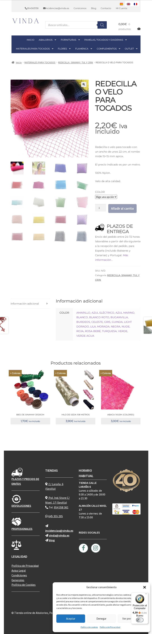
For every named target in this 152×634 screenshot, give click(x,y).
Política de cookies (89, 627)
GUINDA (117, 322)
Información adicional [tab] (25, 303)
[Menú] (146, 594)
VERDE (122, 331)
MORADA (103, 326)
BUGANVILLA (119, 317)
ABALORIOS (45, 39)
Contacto (106, 8)
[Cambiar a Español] (121, 3)
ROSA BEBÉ (93, 331)
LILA (93, 326)
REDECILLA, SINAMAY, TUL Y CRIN (75, 62)
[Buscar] (102, 25)
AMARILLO (83, 312)
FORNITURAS (68, 39)
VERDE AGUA (85, 335)
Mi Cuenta (121, 8)
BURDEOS (83, 322)
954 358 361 (61, 507)
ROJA (80, 331)
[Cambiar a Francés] (135, 3)
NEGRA (115, 326)
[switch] (139, 620)
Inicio (19, 62)
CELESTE (97, 322)
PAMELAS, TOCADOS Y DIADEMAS (103, 39)
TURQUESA (109, 331)
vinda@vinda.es (59, 535)
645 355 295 (55, 516)
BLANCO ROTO (99, 317)
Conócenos (80, 8)
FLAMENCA (81, 48)
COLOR (100, 192)
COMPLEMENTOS (107, 48)
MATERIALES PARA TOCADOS (33, 48)
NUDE (126, 326)
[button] (144, 587)
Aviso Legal (18, 570)
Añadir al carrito (122, 208)
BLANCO (82, 317)
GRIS (107, 322)
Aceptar (70, 618)
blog (52, 540)
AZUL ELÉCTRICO (103, 312)
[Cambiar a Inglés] (128, 3)
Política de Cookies (23, 585)
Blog (93, 8)
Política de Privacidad (110, 627)
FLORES (62, 48)
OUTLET (129, 48)
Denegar (101, 618)
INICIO (30, 39)
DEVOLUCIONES (21, 505)
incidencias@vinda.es (57, 8)
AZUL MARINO (124, 312)
